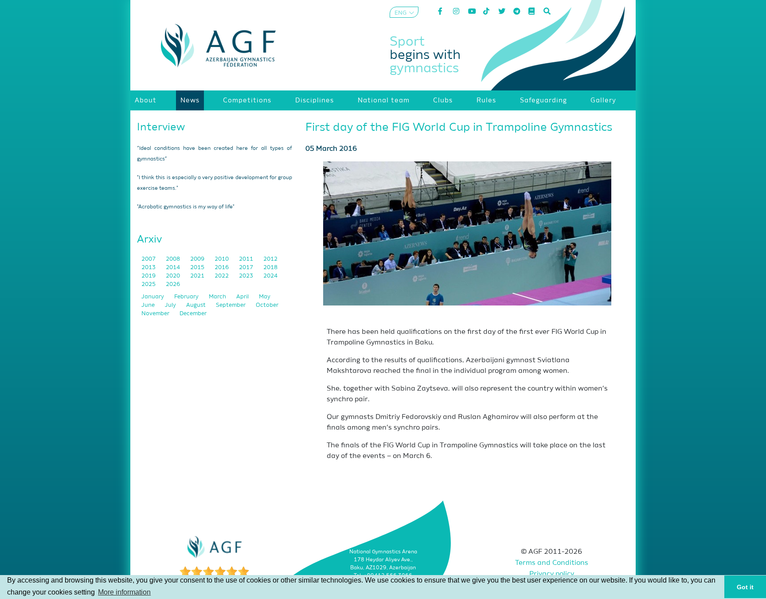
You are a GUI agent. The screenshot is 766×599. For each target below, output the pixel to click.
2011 (246, 259)
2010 (222, 259)
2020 (173, 276)
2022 (222, 276)
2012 (270, 259)
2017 (246, 267)
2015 (198, 267)
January (153, 297)
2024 (270, 276)
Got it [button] (745, 587)
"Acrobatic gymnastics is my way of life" (185, 207)
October (267, 305)
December (193, 314)
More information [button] (124, 592)
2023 (246, 276)
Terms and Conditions (551, 563)
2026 (173, 284)
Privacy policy (551, 574)
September (231, 305)
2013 (149, 267)
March (218, 297)
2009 (198, 259)
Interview (161, 127)
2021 (198, 276)
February (187, 297)
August (196, 305)
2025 (149, 284)
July (171, 305)
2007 (149, 259)
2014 (173, 267)
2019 (149, 276)
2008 (173, 259)
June (148, 305)
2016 (222, 267)
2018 (270, 267)
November (156, 314)
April (243, 297)
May (264, 297)
